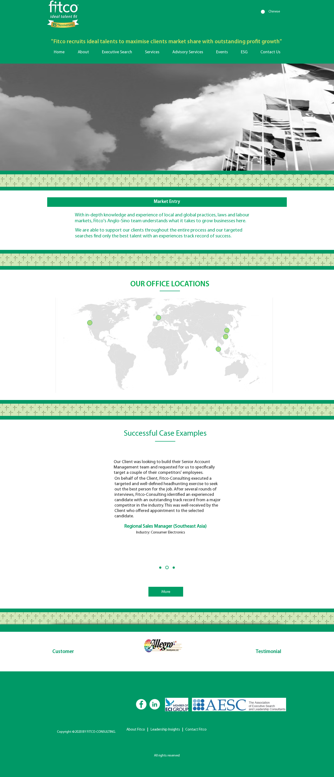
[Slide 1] (160, 567)
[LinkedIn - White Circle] (154, 704)
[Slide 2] (166, 567)
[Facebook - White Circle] (141, 704)
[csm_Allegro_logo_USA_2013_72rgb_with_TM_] (163, 647)
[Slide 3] (173, 567)
